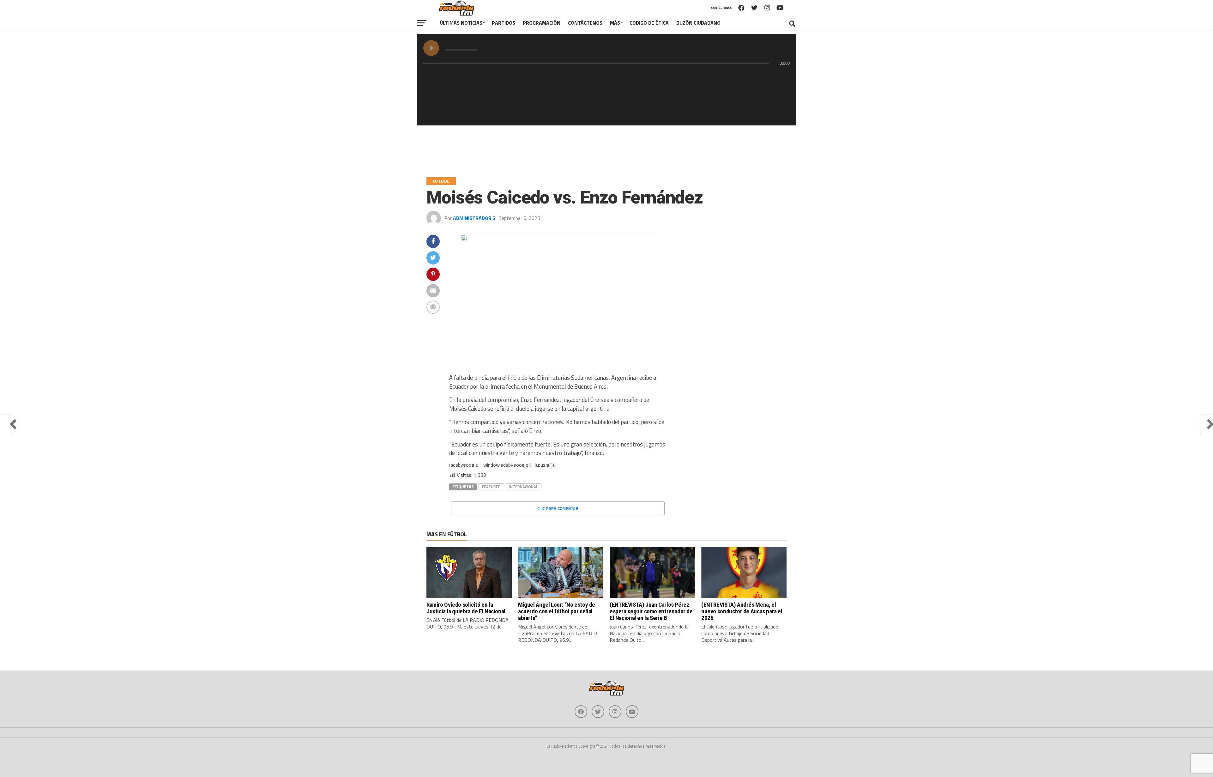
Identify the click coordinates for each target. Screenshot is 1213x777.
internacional (523, 486)
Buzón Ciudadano (698, 23)
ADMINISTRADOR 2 (474, 218)
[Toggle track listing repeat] (455, 75)
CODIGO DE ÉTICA (649, 23)
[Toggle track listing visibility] (783, 75)
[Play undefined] (431, 48)
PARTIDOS (503, 23)
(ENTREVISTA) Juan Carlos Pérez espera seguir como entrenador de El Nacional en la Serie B (651, 611)
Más (615, 23)
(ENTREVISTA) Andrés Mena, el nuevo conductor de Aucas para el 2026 (741, 611)
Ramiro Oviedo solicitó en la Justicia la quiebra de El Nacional (465, 608)
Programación (541, 23)
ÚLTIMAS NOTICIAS (461, 23)
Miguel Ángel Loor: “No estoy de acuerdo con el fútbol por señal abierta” (556, 611)
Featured (491, 486)
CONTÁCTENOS (585, 23)
